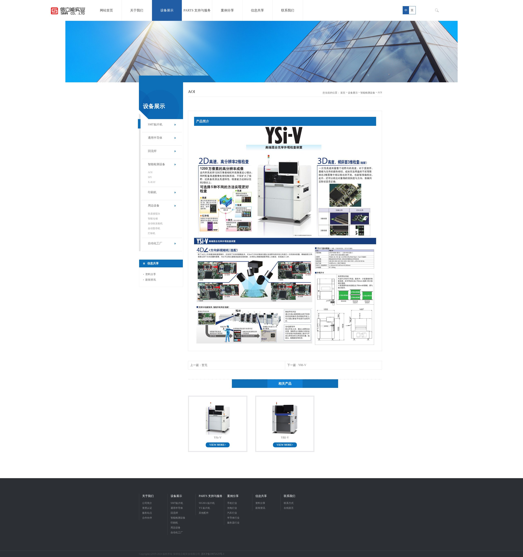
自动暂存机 (154, 228)
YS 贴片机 (204, 508)
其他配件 (204, 512)
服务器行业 (233, 522)
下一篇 (296, 365)
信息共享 (261, 496)
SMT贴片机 (155, 124)
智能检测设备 (156, 164)
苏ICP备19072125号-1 (212, 554)
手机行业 (232, 503)
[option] (261, 51)
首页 (342, 92)
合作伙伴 (147, 517)
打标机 (151, 233)
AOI (150, 172)
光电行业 (232, 508)
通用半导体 (155, 137)
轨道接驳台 (154, 213)
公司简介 (147, 503)
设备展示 (353, 92)
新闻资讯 (150, 279)
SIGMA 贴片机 (207, 503)
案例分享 (233, 496)
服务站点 (147, 512)
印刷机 (152, 192)
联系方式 (289, 503)
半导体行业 (233, 517)
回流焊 (152, 151)
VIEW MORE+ (217, 444)
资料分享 (150, 274)
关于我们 (148, 496)
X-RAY (152, 182)
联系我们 (289, 496)
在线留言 (289, 508)
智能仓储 (153, 218)
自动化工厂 (155, 243)
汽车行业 (232, 512)
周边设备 (153, 205)
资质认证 (147, 508)
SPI (150, 177)
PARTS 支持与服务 (210, 496)
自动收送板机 (155, 223)
